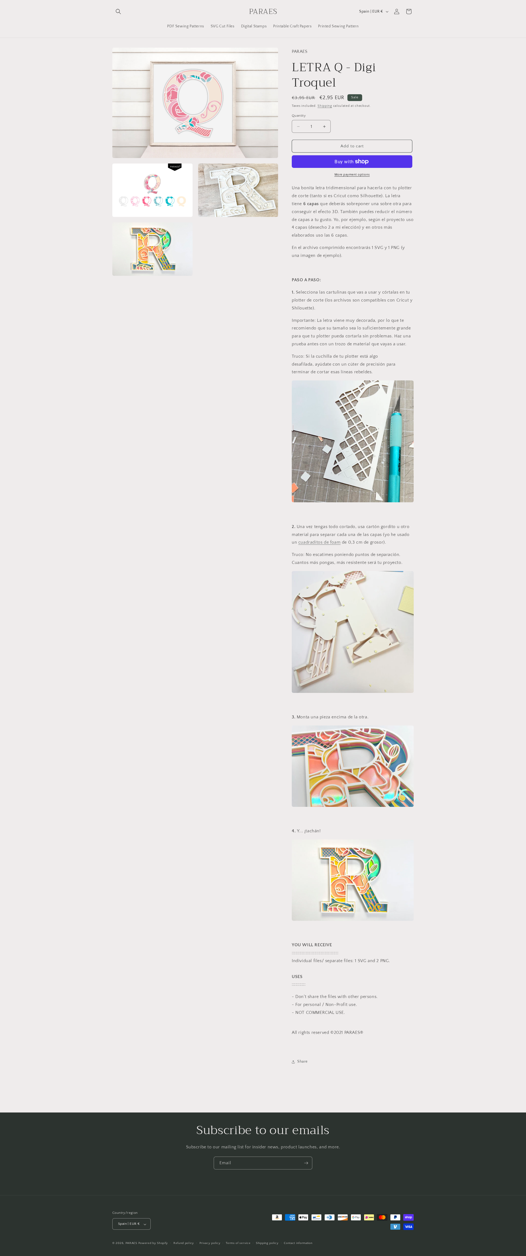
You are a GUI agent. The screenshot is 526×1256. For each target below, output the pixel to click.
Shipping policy (267, 1243)
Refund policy (183, 1243)
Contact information (298, 1243)
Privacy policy (210, 1243)
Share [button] (302, 1061)
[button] (118, 11)
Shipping (325, 106)
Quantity (299, 115)
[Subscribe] (306, 1163)
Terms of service (238, 1243)
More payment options (352, 174)
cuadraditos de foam (319, 542)
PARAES (131, 1243)
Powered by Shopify (153, 1243)
